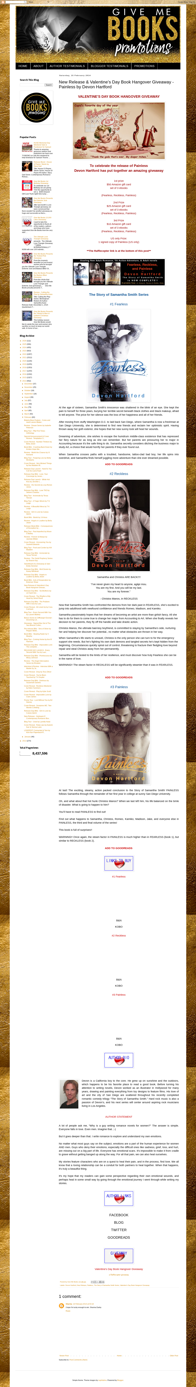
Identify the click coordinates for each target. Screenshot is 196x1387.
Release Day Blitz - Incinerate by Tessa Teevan (37, 554)
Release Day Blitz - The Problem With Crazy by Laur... (37, 603)
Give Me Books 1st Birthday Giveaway (41, 182)
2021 (24, 358)
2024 (24, 347)
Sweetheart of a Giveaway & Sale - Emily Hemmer (37, 565)
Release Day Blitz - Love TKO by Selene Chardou (37, 491)
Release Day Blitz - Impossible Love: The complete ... (38, 646)
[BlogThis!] (95, 1282)
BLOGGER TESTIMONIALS (109, 66)
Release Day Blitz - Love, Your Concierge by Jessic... (36, 475)
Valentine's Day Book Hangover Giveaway (135, 1285)
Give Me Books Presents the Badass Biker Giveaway (43, 275)
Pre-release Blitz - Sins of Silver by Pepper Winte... (37, 630)
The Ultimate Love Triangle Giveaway (41, 238)
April (26, 411)
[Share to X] (97, 1282)
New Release (81, 1285)
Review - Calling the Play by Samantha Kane (43, 293)
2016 (24, 374)
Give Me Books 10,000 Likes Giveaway (42, 219)
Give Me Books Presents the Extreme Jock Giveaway (43, 200)
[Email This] (92, 1282)
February (28, 417)
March (27, 414)
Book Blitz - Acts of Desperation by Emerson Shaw (37, 581)
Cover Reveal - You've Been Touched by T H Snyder (35, 676)
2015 (24, 378)
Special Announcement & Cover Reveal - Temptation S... (36, 437)
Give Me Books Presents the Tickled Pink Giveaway (43, 256)
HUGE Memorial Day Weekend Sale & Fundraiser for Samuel (42, 145)
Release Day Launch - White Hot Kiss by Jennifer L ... (37, 481)
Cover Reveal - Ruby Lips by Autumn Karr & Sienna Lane (38, 726)
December (28, 384)
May (26, 407)
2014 (24, 381)
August (27, 397)
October (27, 391)
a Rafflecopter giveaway (119, 1275)
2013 (24, 741)
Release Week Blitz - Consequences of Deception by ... (38, 527)
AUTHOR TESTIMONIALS (67, 66)
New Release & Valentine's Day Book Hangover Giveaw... (36, 586)
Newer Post (64, 1356)
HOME (23, 66)
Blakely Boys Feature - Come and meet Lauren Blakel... (37, 421)
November (28, 387)
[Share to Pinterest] (103, 1282)
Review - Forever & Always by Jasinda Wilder (35, 538)
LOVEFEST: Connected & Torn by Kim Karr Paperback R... (37, 731)
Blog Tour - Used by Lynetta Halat (37, 722)
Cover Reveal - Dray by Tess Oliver (37, 672)
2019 (24, 364)
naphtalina (102, 1380)
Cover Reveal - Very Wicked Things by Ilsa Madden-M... (38, 464)
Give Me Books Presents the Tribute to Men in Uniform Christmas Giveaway (43, 314)
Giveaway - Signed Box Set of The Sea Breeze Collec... (37, 624)
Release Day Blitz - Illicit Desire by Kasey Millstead (37, 570)
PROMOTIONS (144, 66)
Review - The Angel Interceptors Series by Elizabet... (36, 662)
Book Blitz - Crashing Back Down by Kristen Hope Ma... (38, 448)
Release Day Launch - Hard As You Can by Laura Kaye (38, 470)
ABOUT (38, 66)
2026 (24, 341)
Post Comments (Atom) (78, 1360)
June (26, 404)
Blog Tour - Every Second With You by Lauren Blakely (37, 613)
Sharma (69, 1304)
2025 (24, 344)
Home (119, 1356)
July (26, 401)
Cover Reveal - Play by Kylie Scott (37, 691)
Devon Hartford (70, 1285)
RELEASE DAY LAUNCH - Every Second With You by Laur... (37, 651)
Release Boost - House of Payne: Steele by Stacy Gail (43, 164)
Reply (68, 1311)
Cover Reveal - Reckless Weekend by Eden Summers (37, 687)
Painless (90, 1285)
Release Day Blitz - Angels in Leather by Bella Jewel (35, 576)
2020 (24, 361)
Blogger (120, 1380)
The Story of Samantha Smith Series (106, 1285)
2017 (24, 371)
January (27, 737)
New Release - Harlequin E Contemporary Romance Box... (37, 717)
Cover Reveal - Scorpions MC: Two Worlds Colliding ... (37, 707)
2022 (24, 354)
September (28, 394)
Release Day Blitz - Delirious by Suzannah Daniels (36, 682)
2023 (24, 351)
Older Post (174, 1356)
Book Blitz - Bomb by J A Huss (35, 517)
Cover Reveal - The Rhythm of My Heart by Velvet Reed (37, 597)
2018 (24, 368)
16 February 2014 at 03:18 (83, 1304)
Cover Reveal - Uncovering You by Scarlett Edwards (37, 543)
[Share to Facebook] (100, 1282)
